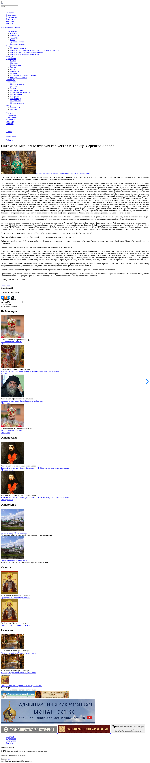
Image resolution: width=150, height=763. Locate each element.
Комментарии (15, 65)
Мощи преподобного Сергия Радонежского (18, 653)
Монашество (11, 82)
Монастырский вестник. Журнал (23, 75)
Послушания (15, 101)
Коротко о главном (17, 44)
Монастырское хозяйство (20, 92)
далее (10, 759)
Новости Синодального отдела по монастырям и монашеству (34, 50)
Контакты (9, 23)
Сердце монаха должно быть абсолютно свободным (22, 401)
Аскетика (14, 86)
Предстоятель (11, 31)
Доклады (13, 38)
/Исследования (7, 470)
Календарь (10, 21)
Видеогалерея (15, 107)
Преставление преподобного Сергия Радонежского (21, 686)
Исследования (16, 94)
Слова (12, 40)
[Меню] (2, 4)
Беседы (13, 67)
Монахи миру (15, 99)
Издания (13, 73)
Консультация (15, 97)
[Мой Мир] (9, 297)
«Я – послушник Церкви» (11, 342)
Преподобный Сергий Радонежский (15, 598)
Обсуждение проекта (18, 78)
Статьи (13, 61)
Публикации (11, 59)
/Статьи (4, 373)
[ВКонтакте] (2, 297)
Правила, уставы (17, 103)
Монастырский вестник (10, 27)
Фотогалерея (15, 109)
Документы (10, 19)
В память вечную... (18, 90)
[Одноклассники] (5, 297)
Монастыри (10, 80)
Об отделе (10, 13)
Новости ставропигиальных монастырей (26, 52)
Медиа (8, 105)
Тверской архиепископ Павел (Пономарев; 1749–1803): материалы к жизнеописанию (35, 468)
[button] (147, 381)
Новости (9, 46)
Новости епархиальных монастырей (24, 54)
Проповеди (14, 35)
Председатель (11, 17)
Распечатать (6, 286)
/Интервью (5, 344)
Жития (13, 88)
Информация (11, 15)
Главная (9, 132)
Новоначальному (17, 84)
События (13, 33)
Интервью (14, 63)
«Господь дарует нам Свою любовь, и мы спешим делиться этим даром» (30, 371)
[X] (12, 297)
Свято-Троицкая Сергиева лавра (14, 533)
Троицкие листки (17, 42)
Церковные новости (18, 48)
